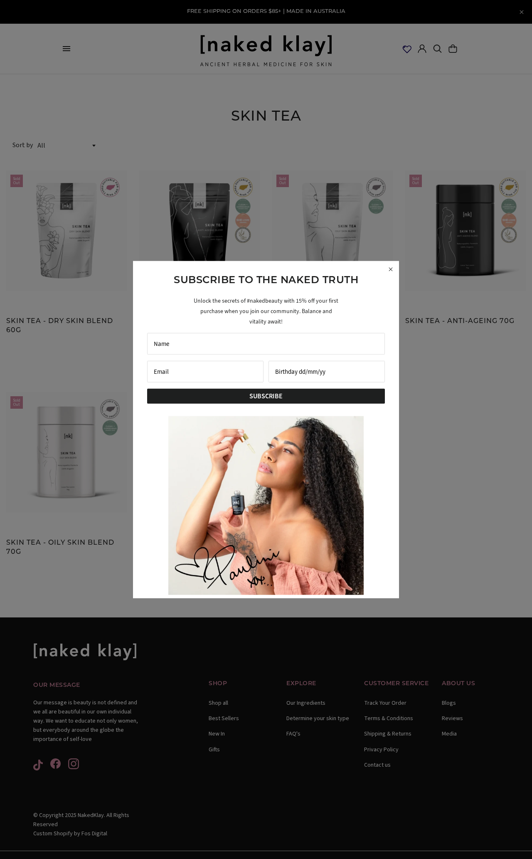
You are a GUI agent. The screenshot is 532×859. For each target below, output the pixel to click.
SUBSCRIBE (266, 395)
